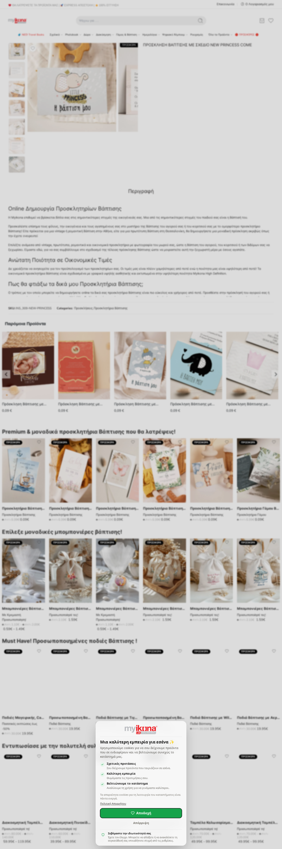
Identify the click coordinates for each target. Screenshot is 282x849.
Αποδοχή (143, 813)
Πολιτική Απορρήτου (113, 803)
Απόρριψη (141, 823)
